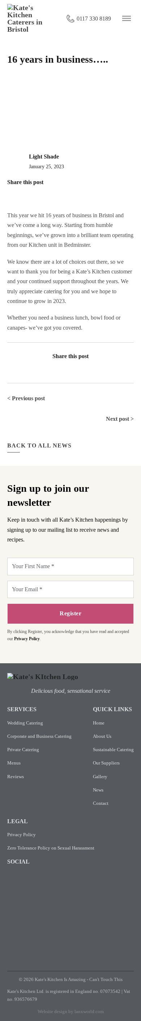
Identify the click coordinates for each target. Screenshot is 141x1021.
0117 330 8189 (94, 18)
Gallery (100, 776)
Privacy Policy (27, 638)
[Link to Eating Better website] (114, 895)
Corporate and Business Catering (39, 736)
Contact (100, 803)
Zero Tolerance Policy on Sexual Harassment (50, 848)
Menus (14, 763)
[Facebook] (11, 193)
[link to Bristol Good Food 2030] (54, 939)
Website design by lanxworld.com (71, 1011)
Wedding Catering (25, 723)
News (98, 790)
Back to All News (39, 445)
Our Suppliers (106, 763)
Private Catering (23, 749)
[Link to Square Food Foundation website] (26, 895)
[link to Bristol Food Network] (87, 939)
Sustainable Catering (113, 749)
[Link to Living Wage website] (21, 939)
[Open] (126, 18)
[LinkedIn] (24, 193)
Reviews (15, 776)
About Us (102, 736)
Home (98, 723)
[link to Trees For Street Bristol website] (120, 939)
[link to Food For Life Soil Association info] (70, 895)
